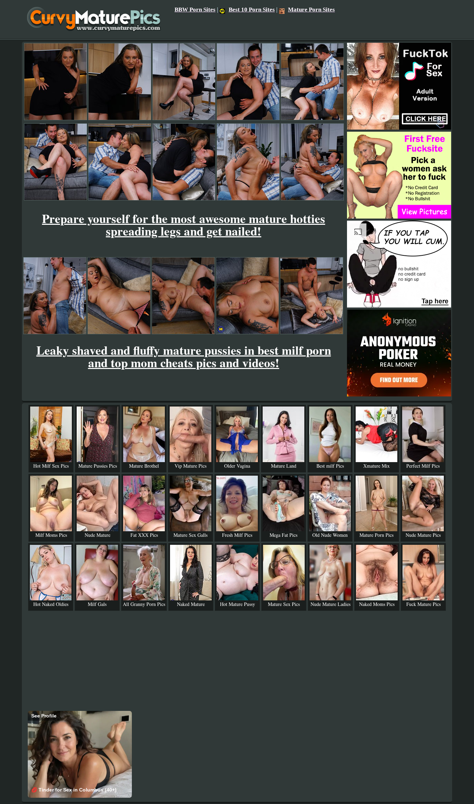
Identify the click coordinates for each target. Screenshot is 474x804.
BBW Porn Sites (195, 9)
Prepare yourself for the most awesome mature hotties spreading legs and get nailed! (183, 225)
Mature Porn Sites (311, 9)
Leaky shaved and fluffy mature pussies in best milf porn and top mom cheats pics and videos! (183, 356)
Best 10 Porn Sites (252, 9)
